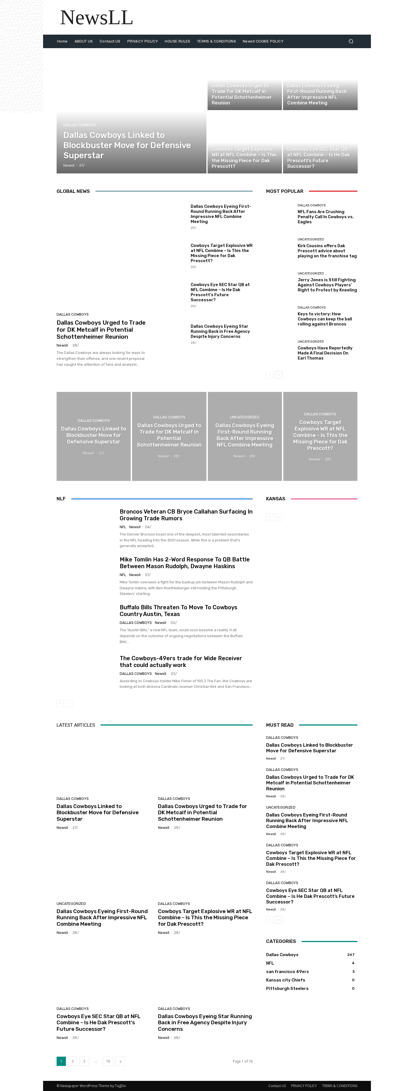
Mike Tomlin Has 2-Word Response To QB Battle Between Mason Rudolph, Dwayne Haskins (185, 563)
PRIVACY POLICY (304, 1085)
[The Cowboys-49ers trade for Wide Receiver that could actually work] (86, 672)
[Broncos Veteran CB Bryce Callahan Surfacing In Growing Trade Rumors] (86, 528)
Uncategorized (300, 79)
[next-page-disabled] (69, 703)
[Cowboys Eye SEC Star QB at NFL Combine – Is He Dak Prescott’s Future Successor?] (320, 142)
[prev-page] (269, 374)
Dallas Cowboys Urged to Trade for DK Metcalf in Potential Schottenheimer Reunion (101, 329)
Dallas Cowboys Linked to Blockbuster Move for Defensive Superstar (98, 812)
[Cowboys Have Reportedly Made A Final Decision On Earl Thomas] (279, 350)
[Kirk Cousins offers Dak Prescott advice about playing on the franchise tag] (279, 248)
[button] (350, 41)
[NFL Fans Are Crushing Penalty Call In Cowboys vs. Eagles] (279, 214)
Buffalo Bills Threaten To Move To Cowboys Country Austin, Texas (178, 610)
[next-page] (278, 374)
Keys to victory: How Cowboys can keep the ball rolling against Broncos (325, 319)
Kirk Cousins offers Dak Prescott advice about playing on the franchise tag (327, 250)
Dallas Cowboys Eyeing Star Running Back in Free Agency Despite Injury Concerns (220, 331)
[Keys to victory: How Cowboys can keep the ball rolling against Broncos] (279, 316)
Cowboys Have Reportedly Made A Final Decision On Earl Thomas (325, 353)
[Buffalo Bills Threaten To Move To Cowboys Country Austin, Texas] (86, 624)
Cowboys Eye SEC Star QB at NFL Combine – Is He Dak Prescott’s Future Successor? (220, 292)
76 (108, 1061)
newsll (62, 345)
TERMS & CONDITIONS (339, 1085)
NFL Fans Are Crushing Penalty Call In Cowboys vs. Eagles (326, 216)
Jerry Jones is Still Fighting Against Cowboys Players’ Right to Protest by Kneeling (327, 285)
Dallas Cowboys (79, 125)
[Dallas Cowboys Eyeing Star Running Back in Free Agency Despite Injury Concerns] (172, 334)
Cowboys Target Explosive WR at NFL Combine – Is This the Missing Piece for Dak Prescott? (222, 253)
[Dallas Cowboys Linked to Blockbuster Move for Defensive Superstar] (132, 110)
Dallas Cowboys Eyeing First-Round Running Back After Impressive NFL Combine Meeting (221, 214)
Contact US (277, 1085)
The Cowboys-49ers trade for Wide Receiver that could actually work (181, 661)
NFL (123, 527)
